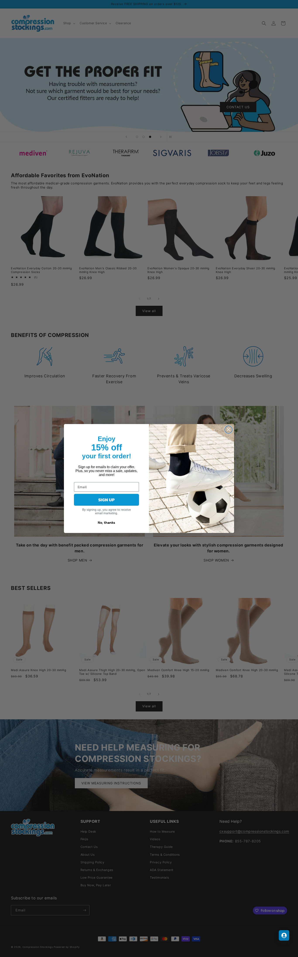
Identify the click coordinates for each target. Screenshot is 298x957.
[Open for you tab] (284, 935)
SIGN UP (106, 500)
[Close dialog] (228, 429)
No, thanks (106, 522)
